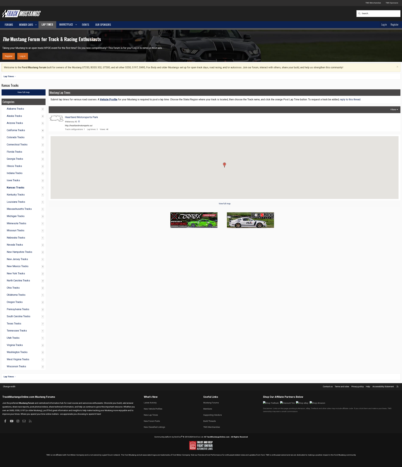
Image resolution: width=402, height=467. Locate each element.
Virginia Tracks (15, 345)
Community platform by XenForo (179, 437)
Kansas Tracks (15, 187)
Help (368, 386)
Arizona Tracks (15, 123)
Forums (9, 25)
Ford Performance (214, 455)
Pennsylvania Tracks (18, 309)
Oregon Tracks (15, 302)
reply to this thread (350, 99)
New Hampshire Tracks (19, 251)
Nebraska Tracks (16, 237)
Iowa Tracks (13, 180)
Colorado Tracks (15, 137)
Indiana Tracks (14, 173)
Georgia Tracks (15, 158)
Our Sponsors (103, 25)
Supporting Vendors (212, 415)
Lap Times (47, 24)
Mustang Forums (45, 396)
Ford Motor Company (75, 455)
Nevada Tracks (15, 244)
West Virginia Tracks (18, 359)
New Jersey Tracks (17, 259)
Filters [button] (393, 109)
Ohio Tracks (13, 287)
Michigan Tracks (15, 216)
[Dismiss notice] (397, 67)
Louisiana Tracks (16, 201)
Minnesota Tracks (16, 223)
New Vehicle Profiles (153, 409)
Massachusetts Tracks (19, 208)
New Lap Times (151, 415)
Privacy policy (357, 386)
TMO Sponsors (392, 3)
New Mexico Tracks (17, 266)
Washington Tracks (17, 352)
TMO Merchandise (373, 3)
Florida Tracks (14, 151)
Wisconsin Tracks (16, 366)
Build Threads (209, 421)
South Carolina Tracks (18, 316)
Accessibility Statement (383, 386)
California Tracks (16, 130)
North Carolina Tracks (18, 280)
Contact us (328, 386)
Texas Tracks (14, 323)
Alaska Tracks (14, 115)
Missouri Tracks (15, 230)
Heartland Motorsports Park (81, 117)
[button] (36, 25)
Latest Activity (150, 403)
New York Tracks (16, 273)
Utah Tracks (13, 337)
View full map (224, 204)
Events (85, 25)
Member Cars (26, 25)
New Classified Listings (154, 427)
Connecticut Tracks (17, 144)
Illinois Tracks (14, 166)
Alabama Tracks (15, 108)
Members (207, 409)
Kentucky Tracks (16, 194)
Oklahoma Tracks (16, 294)
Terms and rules (342, 386)
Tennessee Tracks (17, 330)
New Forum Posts (152, 421)
